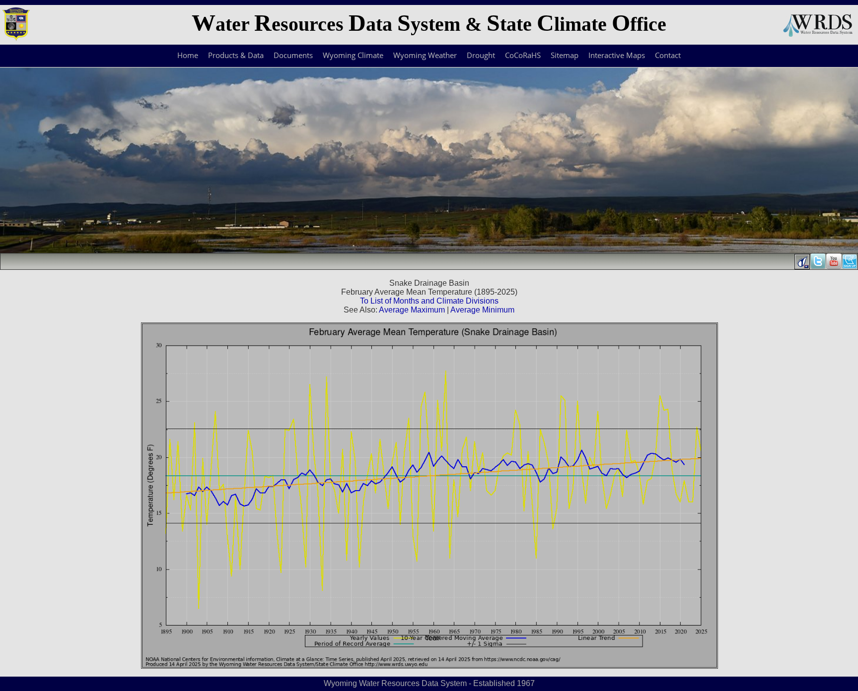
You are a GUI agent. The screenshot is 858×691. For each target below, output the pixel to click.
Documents (293, 55)
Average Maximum (412, 310)
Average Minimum (482, 310)
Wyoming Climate (353, 55)
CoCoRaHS (523, 55)
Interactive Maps (616, 55)
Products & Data (236, 55)
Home (187, 55)
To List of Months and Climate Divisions (429, 301)
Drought (481, 55)
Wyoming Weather (425, 55)
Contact (668, 55)
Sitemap (564, 55)
